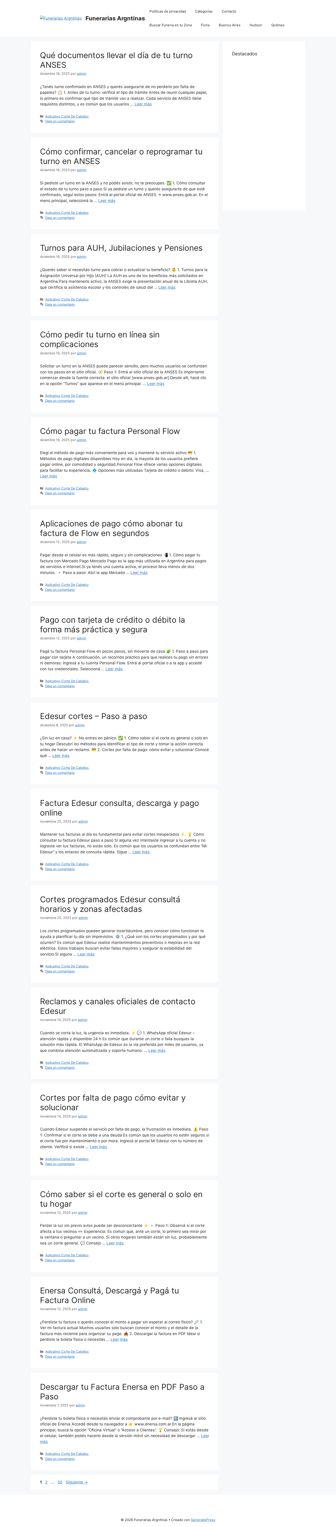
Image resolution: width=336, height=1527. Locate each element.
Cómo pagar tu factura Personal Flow (110, 431)
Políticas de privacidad (167, 11)
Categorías (204, 11)
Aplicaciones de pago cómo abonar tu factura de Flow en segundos (111, 528)
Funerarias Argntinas (115, 18)
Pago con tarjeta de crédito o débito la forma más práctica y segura (112, 624)
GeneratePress (203, 1520)
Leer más (143, 104)
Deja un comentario (60, 121)
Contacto (229, 11)
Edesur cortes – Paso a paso (93, 716)
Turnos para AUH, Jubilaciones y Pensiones (121, 248)
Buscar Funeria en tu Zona (170, 25)
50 (60, 1482)
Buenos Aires (229, 25)
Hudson (256, 25)
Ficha (205, 25)
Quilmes (278, 25)
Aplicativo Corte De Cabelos (67, 116)
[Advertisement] (264, 132)
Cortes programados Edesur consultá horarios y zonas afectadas (110, 904)
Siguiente (77, 1482)
